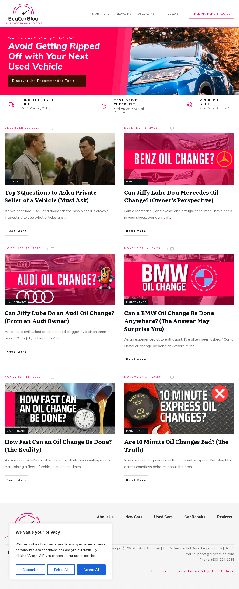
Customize (30, 570)
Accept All (91, 570)
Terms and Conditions (168, 571)
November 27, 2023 (23, 248)
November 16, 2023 (142, 248)
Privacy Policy (198, 571)
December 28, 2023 (22, 127)
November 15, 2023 (23, 376)
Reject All (61, 570)
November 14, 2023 (142, 376)
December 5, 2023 (141, 127)
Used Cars (14, 181)
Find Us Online (223, 571)
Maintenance (136, 181)
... (65, 217)
